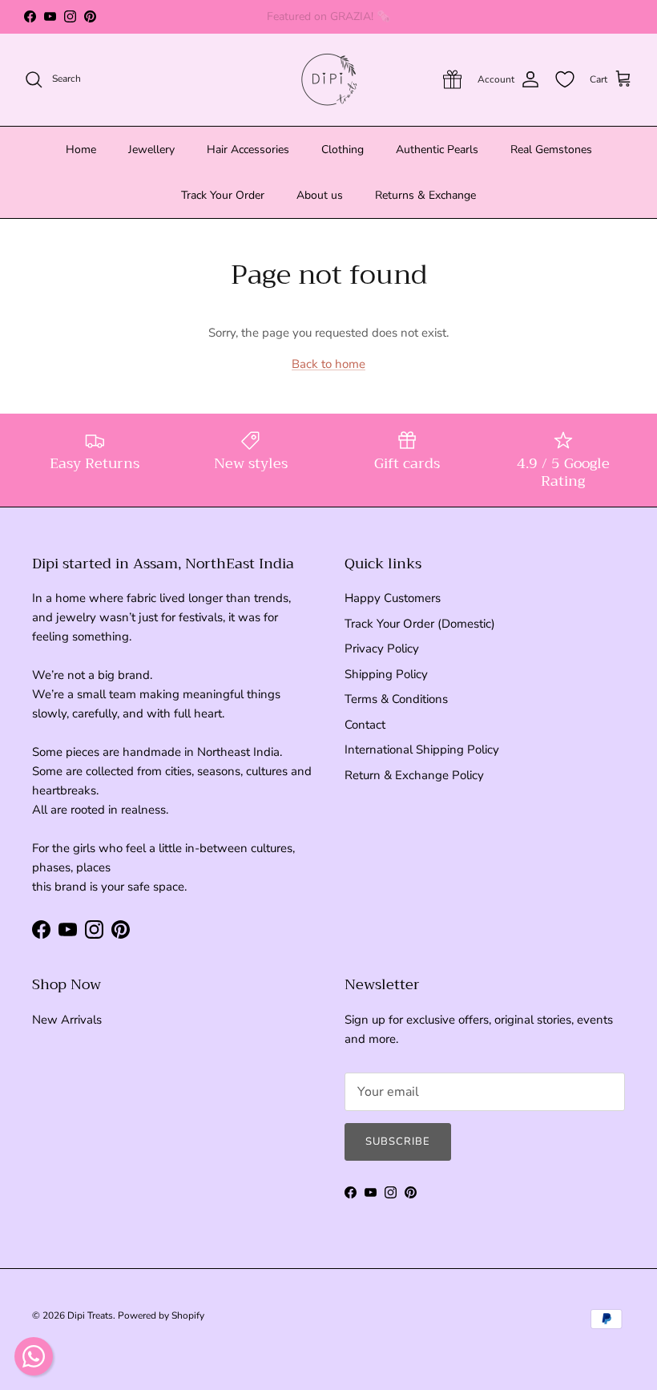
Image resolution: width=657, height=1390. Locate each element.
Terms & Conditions (396, 699)
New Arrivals (67, 1020)
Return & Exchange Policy (414, 775)
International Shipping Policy (422, 749)
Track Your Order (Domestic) (420, 624)
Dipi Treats (90, 1315)
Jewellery (151, 149)
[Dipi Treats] (329, 80)
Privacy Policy (382, 648)
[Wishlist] (565, 79)
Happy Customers (393, 598)
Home (81, 149)
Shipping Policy (386, 674)
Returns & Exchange (425, 195)
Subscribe (397, 1141)
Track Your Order (222, 195)
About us (319, 195)
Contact (365, 725)
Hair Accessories (248, 149)
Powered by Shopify (161, 1315)
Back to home (328, 364)
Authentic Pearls (437, 149)
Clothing (342, 149)
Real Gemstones (551, 149)
